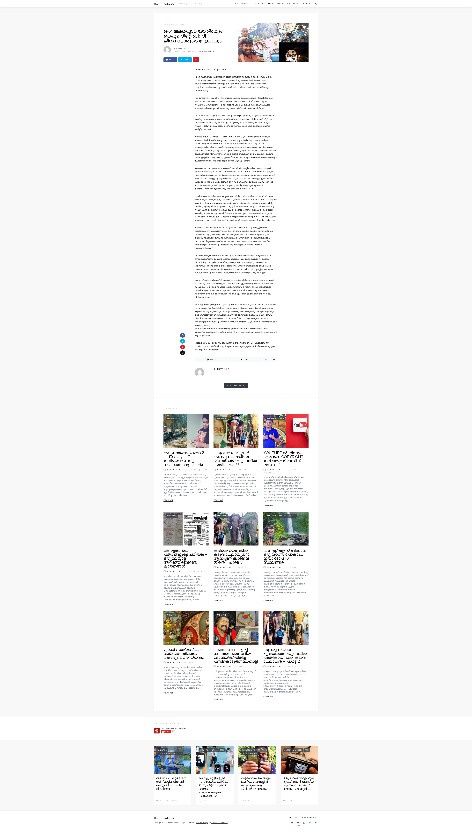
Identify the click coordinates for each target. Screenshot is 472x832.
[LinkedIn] (315, 824)
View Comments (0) (236, 385)
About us (245, 4)
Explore (283, 516)
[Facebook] (292, 824)
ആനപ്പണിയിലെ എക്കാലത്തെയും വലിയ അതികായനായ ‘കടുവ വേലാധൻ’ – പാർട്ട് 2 (285, 655)
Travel (279, 4)
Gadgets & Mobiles (166, 754)
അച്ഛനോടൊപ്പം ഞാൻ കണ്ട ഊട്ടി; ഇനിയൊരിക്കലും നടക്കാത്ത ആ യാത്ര (183, 458)
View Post (168, 500)
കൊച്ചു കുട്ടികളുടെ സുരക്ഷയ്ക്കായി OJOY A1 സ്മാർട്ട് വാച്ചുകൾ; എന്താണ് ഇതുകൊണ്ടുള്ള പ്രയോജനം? (214, 787)
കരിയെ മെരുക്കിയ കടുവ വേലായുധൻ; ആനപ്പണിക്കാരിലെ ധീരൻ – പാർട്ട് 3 (232, 556)
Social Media (257, 4)
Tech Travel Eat (164, 3)
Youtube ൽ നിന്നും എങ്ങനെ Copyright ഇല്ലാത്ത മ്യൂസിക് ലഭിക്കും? (283, 458)
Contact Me (306, 4)
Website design (202, 823)
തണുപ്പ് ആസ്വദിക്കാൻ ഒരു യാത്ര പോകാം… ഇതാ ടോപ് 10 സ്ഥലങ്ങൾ (284, 556)
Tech (269, 4)
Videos (296, 4)
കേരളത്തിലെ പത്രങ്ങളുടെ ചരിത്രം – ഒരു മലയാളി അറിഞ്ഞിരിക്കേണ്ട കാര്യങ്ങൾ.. (185, 558)
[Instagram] (304, 824)
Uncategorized (249, 754)
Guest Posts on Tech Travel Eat (303, 817)
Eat (287, 4)
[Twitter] (309, 824)
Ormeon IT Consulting (220, 823)
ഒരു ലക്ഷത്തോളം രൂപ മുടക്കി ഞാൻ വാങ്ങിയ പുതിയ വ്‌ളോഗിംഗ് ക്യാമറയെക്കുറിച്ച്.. (298, 783)
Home (237, 4)
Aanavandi (168, 24)
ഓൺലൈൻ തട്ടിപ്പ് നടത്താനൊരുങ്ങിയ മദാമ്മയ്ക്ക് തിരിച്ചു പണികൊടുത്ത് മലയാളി (236, 655)
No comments (207, 51)
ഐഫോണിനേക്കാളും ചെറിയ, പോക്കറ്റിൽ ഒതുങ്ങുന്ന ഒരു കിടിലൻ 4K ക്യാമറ (256, 783)
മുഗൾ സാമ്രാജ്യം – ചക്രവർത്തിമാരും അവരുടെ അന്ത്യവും (183, 653)
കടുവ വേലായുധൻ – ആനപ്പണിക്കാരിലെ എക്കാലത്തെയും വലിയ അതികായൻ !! (235, 458)
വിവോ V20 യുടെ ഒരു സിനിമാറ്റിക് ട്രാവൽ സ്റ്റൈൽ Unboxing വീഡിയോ (171, 783)
